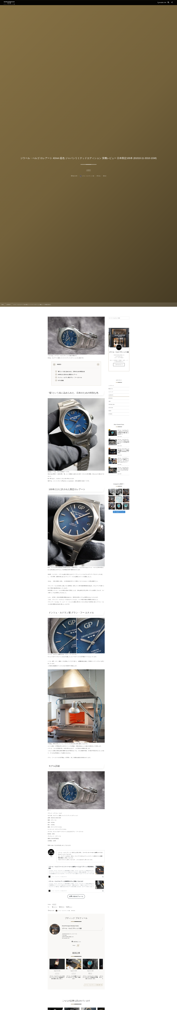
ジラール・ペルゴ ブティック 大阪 (119, 352)
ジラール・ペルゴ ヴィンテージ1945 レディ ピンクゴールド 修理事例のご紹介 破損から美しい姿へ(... (57, 977)
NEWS (110, 410)
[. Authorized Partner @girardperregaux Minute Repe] (126, 499)
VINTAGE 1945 (111, 404)
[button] (98, 364)
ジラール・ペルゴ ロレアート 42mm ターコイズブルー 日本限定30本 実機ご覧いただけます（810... (90, 977)
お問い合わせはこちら (119, 364)
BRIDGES (110, 398)
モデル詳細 (61, 380)
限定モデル (111, 388)
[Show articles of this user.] (55, 929)
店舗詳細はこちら (77, 941)
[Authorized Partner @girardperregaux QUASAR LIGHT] (112, 492)
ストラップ (111, 391)
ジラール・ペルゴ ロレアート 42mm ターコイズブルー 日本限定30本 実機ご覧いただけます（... (123, 432)
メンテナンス (111, 385)
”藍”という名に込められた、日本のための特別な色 (71, 371)
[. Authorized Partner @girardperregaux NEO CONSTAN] (126, 492)
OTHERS (110, 413)
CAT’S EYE (111, 407)
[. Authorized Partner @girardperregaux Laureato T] (119, 506)
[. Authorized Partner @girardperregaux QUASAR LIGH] (119, 492)
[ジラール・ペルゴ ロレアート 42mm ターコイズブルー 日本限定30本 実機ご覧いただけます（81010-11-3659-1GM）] (90, 964)
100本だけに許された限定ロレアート (67, 374)
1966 (109, 401)
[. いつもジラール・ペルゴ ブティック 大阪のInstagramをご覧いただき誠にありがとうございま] (119, 499)
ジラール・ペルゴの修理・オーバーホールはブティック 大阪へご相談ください (73, 977)
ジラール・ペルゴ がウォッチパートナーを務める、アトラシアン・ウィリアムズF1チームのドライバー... (123, 460)
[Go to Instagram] (78, 945)
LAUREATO (111, 395)
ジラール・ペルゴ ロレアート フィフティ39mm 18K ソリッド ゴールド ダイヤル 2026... (123, 469)
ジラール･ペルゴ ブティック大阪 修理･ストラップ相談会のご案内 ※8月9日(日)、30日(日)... (123, 450)
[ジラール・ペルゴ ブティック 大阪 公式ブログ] (9, 2)
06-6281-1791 (66, 938)
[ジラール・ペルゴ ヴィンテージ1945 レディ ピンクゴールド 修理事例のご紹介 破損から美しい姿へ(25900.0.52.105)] (57, 964)
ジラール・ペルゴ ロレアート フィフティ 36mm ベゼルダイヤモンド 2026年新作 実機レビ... (123, 441)
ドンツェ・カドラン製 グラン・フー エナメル (70, 377)
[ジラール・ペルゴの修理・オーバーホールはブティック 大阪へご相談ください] (73, 964)
